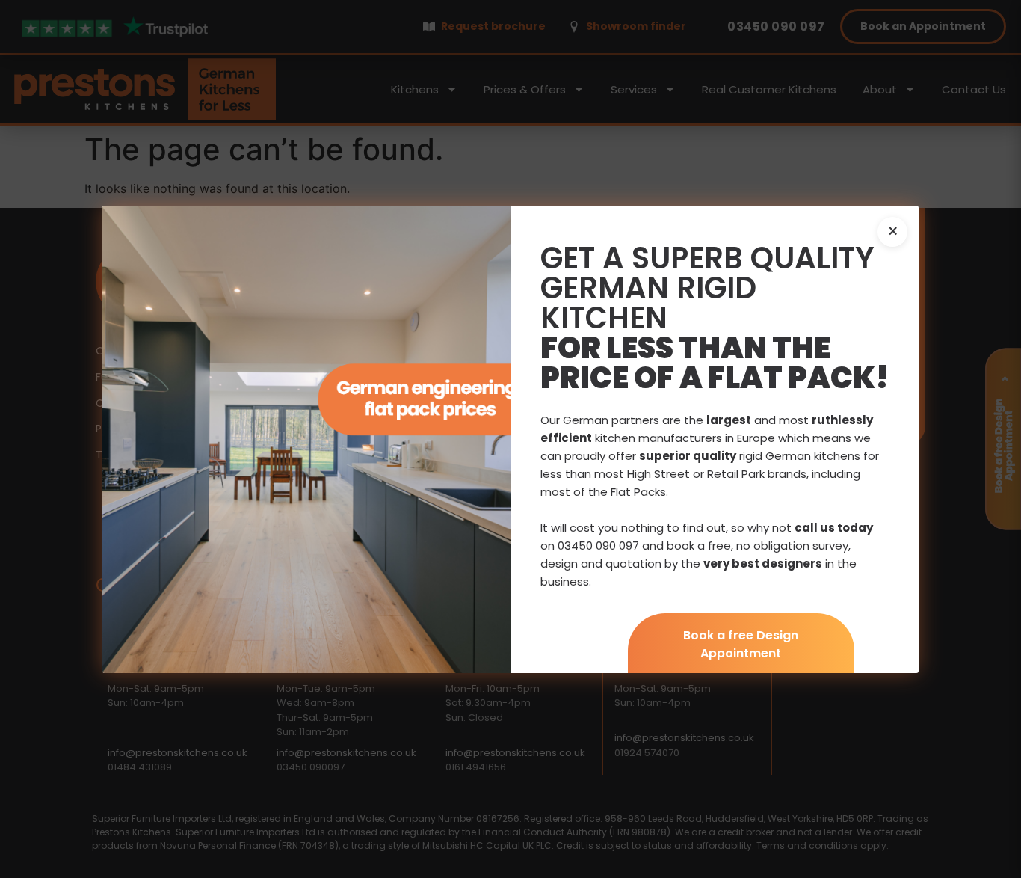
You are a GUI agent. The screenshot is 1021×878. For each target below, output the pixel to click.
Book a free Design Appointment (740, 644)
